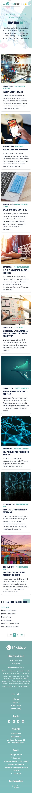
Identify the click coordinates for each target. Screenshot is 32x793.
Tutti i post (5, 607)
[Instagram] (23, 721)
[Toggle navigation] (3, 3)
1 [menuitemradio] (14, 635)
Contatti (16, 702)
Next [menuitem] (22, 635)
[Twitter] (18, 721)
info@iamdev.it (16, 733)
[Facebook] (9, 721)
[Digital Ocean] (16, 786)
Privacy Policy (16, 705)
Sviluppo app (16, 758)
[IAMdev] (13, 3)
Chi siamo (16, 699)
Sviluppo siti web (16, 755)
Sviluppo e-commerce (16, 764)
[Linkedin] (14, 721)
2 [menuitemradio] (17, 635)
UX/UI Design (16, 773)
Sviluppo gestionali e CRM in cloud (16, 761)
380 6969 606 (16, 737)
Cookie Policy (16, 709)
